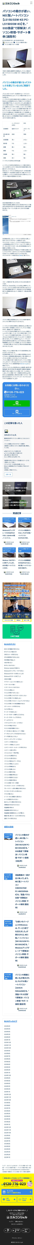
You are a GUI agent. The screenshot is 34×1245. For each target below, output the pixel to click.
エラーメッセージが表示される (12, 706)
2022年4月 (7, 1149)
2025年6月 (7, 1059)
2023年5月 (7, 1113)
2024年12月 (7, 1075)
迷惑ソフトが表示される (10, 818)
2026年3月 (7, 1034)
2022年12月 (7, 1127)
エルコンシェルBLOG (16, 1224)
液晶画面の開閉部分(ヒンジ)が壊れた (14, 813)
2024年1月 (7, 1091)
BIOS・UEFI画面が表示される (11, 649)
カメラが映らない (8, 709)
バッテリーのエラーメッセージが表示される (15, 747)
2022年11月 (7, 1130)
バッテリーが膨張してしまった (12, 744)
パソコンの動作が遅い (21, 42)
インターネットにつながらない (12, 687)
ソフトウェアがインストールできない (13, 723)
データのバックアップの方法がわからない (15, 733)
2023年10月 (7, 1100)
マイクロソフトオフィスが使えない (13, 791)
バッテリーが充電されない (11, 742)
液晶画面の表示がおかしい (11, 810)
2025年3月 (7, 1067)
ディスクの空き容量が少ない (11, 728)
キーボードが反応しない (10, 712)
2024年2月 (7, 1089)
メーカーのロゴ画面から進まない (13, 796)
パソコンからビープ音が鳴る (11, 753)
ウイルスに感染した (9, 690)
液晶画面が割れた (9, 807)
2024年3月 (7, 1086)
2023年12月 (7, 1094)
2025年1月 (7, 1072)
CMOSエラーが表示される (11, 654)
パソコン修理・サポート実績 (12, 44)
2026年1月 (7, 1040)
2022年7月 (7, 1141)
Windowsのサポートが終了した (12, 676)
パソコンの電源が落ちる (10, 780)
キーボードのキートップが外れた (12, 717)
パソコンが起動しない (10, 769)
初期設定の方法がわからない (12, 805)
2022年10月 (7, 1132)
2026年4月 (7, 1031)
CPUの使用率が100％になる (11, 657)
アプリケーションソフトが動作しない (13, 682)
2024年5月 (7, 1080)
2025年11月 (7, 1045)
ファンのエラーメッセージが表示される (14, 785)
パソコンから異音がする (10, 755)
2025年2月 (7, 1070)
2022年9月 (7, 1135)
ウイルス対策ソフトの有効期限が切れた (14, 703)
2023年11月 (7, 1097)
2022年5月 (7, 1146)
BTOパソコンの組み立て (10, 652)
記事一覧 (8, 474)
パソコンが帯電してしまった (11, 764)
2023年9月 (7, 1102)
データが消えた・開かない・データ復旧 (14, 731)
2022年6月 (7, 1143)
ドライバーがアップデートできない (13, 739)
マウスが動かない (9, 794)
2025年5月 (7, 1061)
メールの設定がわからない (11, 799)
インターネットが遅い (9, 684)
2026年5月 (7, 1029)
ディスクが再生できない (10, 725)
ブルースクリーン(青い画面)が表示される (15, 788)
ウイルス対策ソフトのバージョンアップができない (17, 701)
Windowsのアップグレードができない (14, 671)
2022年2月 (7, 1154)
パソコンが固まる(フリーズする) (12, 761)
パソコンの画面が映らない (11, 774)
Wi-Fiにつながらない (9, 665)
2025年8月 (7, 1053)
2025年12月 (7, 1042)
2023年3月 (7, 1119)
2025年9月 (7, 1050)
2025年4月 (7, 1064)
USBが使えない (8, 662)
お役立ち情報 (7, 679)
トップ (10, 1221)
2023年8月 (7, 1105)
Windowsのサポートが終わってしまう (14, 673)
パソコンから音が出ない (10, 758)
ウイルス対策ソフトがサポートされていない (15, 695)
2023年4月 (7, 1116)
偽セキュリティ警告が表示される (12, 802)
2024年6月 (7, 1078)
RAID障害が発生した (9, 660)
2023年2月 (7, 1121)
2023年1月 (7, 1124)
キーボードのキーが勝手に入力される (14, 714)
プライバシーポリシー (17, 1238)
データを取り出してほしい (11, 736)
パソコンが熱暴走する (10, 766)
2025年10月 (7, 1048)
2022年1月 (7, 1157)
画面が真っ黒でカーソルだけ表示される (14, 815)
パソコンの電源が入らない (11, 777)
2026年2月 (7, 1037)
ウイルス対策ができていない (11, 693)
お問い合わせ (18, 1221)
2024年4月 (7, 1083)
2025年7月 (7, 1056)
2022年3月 (7, 1152)
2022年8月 (7, 1138)
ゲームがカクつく (8, 720)
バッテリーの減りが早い (10, 750)
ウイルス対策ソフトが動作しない (12, 698)
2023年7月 (7, 1108)
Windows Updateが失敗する (12, 668)
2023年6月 (7, 1111)
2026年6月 (7, 1026)
